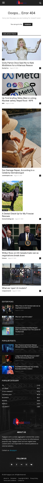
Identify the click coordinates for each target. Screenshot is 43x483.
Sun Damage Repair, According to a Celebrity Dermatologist (18, 171)
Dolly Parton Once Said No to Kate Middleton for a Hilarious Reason (18, 64)
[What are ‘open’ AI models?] (21, 274)
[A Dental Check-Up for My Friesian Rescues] (21, 196)
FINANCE (5, 249)
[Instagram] (26, 465)
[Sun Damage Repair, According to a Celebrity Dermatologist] (21, 138)
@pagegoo (13, 450)
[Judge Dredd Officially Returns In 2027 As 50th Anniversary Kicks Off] (8, 359)
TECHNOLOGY (6, 284)
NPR (3, 103)
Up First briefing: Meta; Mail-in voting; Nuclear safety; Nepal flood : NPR (19, 99)
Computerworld (6, 291)
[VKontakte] (31, 465)
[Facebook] (16, 465)
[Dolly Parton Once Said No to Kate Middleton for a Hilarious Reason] (21, 49)
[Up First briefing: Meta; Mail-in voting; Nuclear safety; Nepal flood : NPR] (21, 84)
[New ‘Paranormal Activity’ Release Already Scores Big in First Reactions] (8, 348)
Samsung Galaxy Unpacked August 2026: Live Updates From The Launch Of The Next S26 (27, 330)
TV (3, 59)
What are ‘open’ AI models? (14, 288)
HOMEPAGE (28, 24)
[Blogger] (12, 465)
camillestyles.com (7, 175)
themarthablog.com (8, 219)
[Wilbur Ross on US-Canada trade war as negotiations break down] (21, 237)
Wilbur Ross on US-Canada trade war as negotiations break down (20, 254)
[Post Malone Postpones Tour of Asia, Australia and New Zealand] (8, 370)
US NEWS (5, 94)
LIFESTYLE (5, 167)
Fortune (4, 258)
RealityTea (5, 68)
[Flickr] (21, 465)
